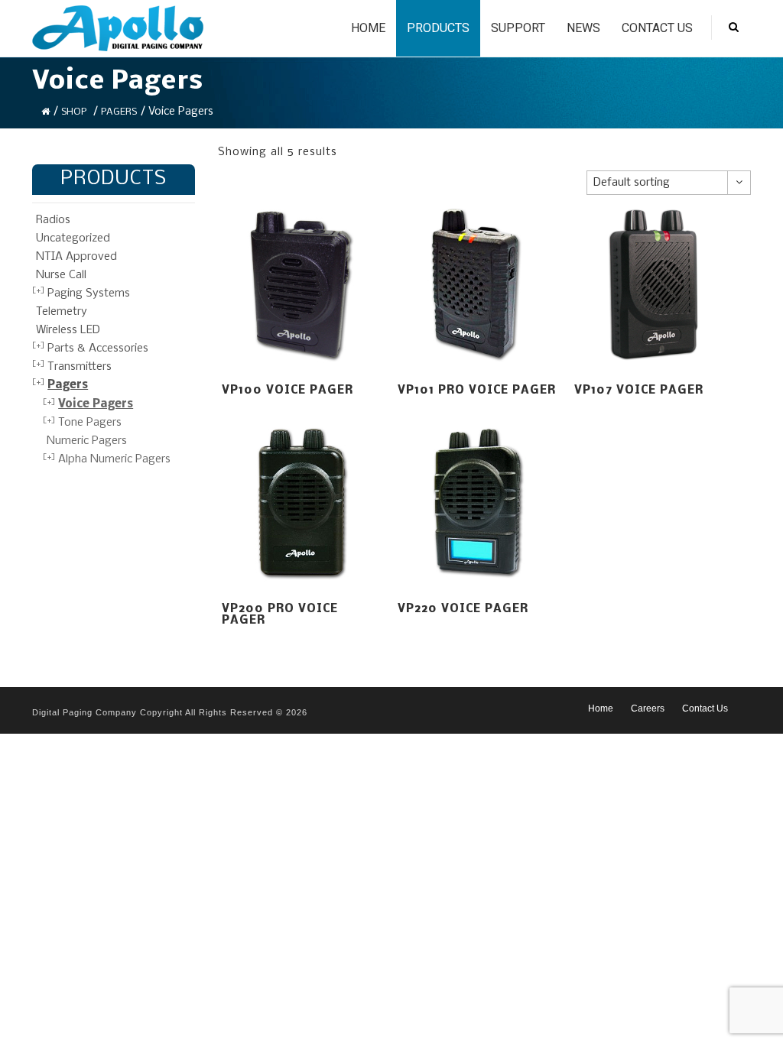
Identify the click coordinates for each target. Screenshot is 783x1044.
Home (368, 28)
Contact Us (657, 28)
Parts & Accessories (97, 348)
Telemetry (61, 312)
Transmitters (79, 367)
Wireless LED (68, 330)
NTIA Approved (76, 257)
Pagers (119, 112)
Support (518, 28)
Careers (647, 708)
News (583, 28)
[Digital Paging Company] (117, 28)
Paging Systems (88, 293)
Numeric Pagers (87, 441)
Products (438, 28)
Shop (73, 112)
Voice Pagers (95, 404)
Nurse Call (61, 275)
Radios (53, 220)
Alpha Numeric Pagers (114, 459)
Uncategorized (73, 238)
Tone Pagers (90, 423)
